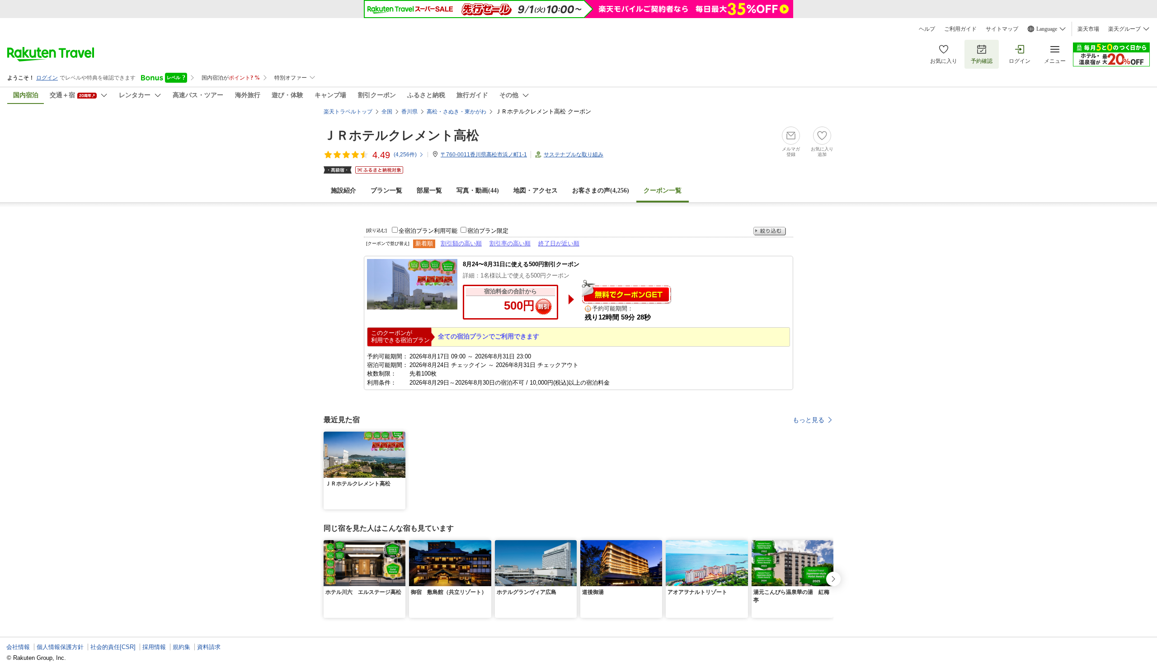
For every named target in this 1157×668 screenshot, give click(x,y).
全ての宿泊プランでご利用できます (488, 336)
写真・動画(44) (477, 190)
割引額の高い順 (461, 243)
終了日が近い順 (558, 243)
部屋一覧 (429, 190)
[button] (400, 437)
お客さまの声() (600, 190)
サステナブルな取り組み (573, 154)
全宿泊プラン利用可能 (428, 230)
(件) (405, 154)
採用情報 (154, 647)
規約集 (181, 647)
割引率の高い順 (510, 243)
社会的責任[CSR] (113, 647)
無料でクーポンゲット (626, 291)
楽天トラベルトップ (348, 111)
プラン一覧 (386, 190)
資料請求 (209, 647)
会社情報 (18, 647)
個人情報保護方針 (60, 647)
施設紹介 (343, 190)
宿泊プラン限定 (487, 230)
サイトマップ (1002, 29)
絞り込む (769, 231)
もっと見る (808, 419)
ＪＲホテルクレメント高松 (401, 135)
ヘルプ (927, 29)
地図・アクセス (535, 190)
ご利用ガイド (960, 29)
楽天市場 (1088, 29)
